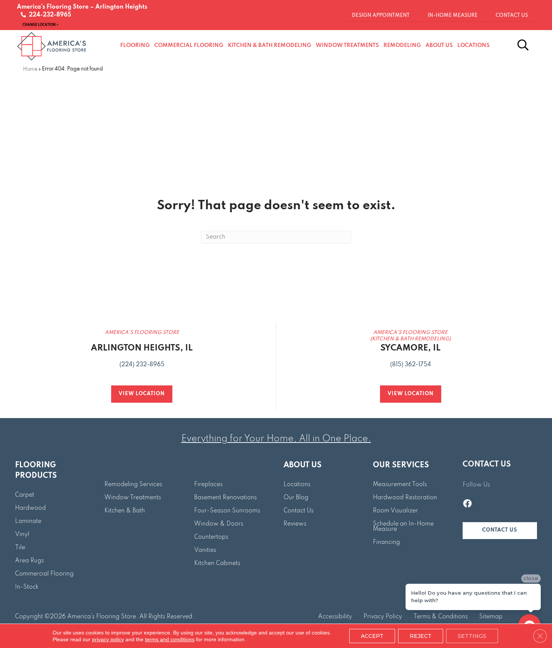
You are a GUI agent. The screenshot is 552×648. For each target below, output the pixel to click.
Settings (472, 636)
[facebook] (467, 504)
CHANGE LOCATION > (41, 24)
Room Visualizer (395, 511)
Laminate (28, 521)
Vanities (205, 550)
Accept (372, 636)
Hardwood (30, 508)
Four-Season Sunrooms (227, 511)
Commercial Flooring (44, 574)
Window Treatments (132, 498)
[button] (500, 530)
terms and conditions (170, 639)
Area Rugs (29, 561)
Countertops (211, 537)
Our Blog (296, 498)
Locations (297, 485)
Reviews (295, 524)
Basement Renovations (225, 498)
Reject (420, 636)
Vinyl (22, 535)
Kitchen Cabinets (217, 563)
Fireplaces (208, 485)
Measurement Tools (400, 485)
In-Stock (26, 587)
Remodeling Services (133, 485)
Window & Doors (218, 524)
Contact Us (299, 511)
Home (30, 68)
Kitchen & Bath (124, 511)
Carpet (24, 495)
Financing (386, 542)
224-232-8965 (48, 15)
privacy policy (108, 639)
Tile (20, 548)
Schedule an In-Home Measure (403, 526)
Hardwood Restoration (405, 498)
